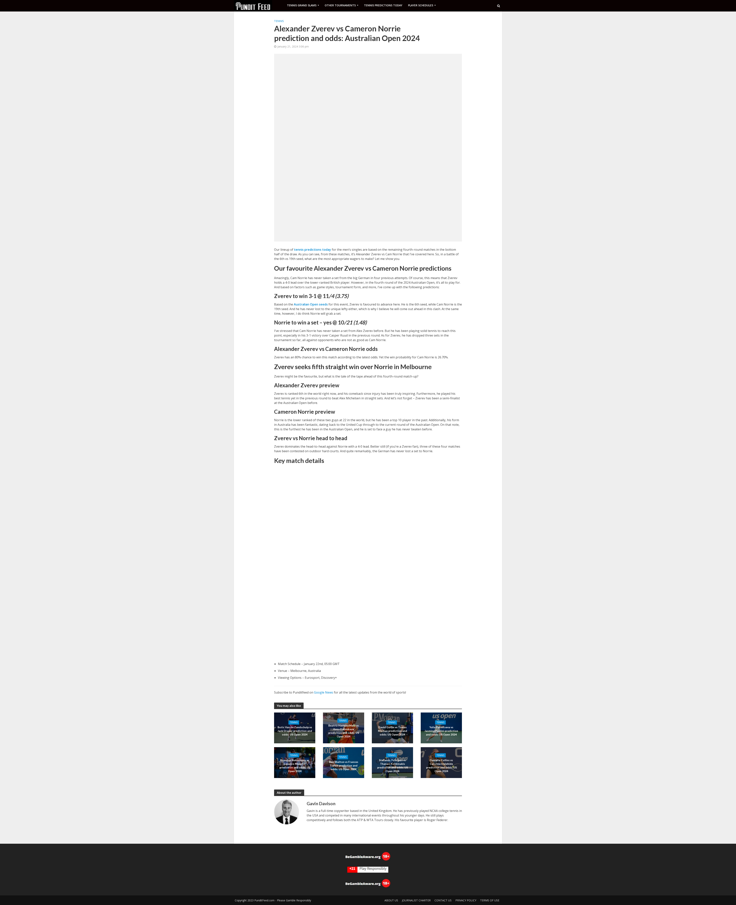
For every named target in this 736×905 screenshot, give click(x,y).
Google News (323, 692)
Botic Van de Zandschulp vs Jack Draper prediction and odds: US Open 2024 (295, 731)
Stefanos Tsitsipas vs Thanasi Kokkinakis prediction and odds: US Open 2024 (392, 765)
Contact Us (443, 900)
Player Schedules (420, 5)
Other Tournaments (340, 5)
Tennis (279, 21)
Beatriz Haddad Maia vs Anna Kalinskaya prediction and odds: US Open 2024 (343, 731)
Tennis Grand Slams (301, 5)
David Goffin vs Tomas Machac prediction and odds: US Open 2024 (392, 731)
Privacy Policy (465, 900)
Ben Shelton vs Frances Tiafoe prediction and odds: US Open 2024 (343, 765)
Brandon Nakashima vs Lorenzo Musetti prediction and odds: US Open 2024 (294, 765)
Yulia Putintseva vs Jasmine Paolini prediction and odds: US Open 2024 (441, 731)
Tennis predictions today (383, 5)
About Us (391, 900)
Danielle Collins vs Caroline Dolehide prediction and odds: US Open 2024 (441, 765)
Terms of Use (489, 900)
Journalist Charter (416, 900)
